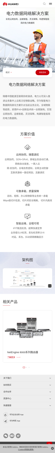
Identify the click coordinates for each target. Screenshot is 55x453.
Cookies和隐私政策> (26, 450)
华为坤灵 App (15, 421)
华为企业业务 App (16, 415)
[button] (26, 367)
